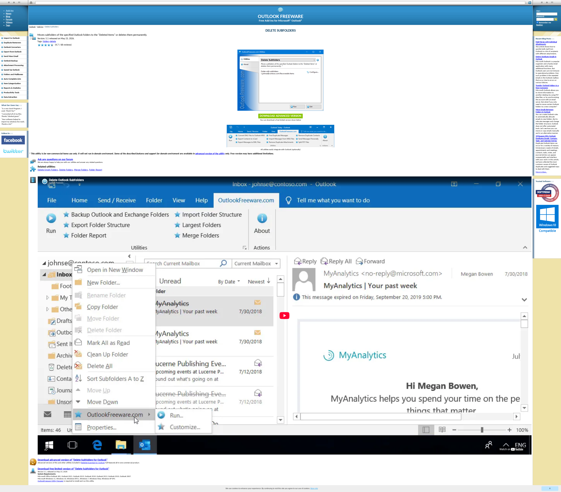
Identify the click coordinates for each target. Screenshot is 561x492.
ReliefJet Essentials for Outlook (93, 463)
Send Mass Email (11, 56)
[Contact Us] (19, 2)
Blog (8, 17)
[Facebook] (13, 140)
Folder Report (95, 170)
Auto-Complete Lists (12, 79)
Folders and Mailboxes (13, 74)
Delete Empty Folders (48, 170)
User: (538, 11)
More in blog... (541, 172)
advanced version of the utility (210, 154)
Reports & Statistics (12, 88)
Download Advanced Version (280, 116)
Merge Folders (81, 170)
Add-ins (9, 11)
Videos (9, 22)
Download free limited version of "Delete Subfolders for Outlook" (73, 469)
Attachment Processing (14, 65)
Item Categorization (12, 84)
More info (314, 488)
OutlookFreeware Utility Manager (50, 481)
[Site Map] (14, 2)
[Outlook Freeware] (280, 12)
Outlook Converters (12, 47)
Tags (8, 25)
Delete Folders (66, 170)
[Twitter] (13, 151)
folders (46, 41)
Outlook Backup (11, 61)
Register (539, 25)
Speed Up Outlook (12, 70)
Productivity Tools (11, 93)
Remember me (545, 23)
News (8, 14)
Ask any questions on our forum (55, 159)
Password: (540, 17)
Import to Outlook (12, 38)
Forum (9, 19)
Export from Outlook (12, 52)
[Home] (9, 2)
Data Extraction (10, 97)
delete (53, 41)
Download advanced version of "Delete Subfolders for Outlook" (73, 460)
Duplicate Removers (12, 43)
